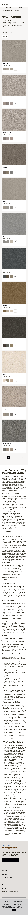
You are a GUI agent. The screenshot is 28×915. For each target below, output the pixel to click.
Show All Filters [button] (7, 32)
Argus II (5, 305)
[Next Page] (22, 457)
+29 (15, 207)
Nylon (4, 36)
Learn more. (19, 907)
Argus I (4, 270)
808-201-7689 (5, 4)
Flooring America (5, 10)
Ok (14, 910)
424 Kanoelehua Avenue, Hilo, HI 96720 (10, 891)
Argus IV (5, 374)
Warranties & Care (7, 877)
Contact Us (5, 884)
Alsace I (5, 201)
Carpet (17, 10)
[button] (6, 36)
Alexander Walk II (7, 132)
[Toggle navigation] (25, 4)
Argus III (5, 340)
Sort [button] (22, 32)
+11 (15, 69)
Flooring (12, 10)
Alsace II (5, 236)
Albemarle (5, 63)
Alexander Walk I (7, 98)
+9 (15, 103)
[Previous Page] (5, 457)
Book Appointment (11, 860)
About (3, 881)
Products (4, 870)
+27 (15, 276)
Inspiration (4, 874)
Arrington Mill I (7, 409)
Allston (5, 167)
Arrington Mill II (7, 443)
